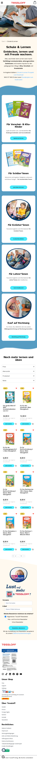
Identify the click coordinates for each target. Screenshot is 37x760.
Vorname (6, 600)
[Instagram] (3, 674)
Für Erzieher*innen (18, 224)
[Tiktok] (6, 674)
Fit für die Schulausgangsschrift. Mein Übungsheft (10, 449)
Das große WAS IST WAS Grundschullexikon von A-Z (9, 408)
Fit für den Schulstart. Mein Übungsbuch (25, 407)
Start (3, 41)
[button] (16, 423)
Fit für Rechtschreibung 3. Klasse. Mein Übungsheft (9, 491)
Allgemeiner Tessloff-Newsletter (17, 617)
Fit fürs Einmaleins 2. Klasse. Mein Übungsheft (10, 533)
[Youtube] (21, 674)
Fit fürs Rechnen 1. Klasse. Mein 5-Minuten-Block (26, 533)
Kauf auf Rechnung (18, 322)
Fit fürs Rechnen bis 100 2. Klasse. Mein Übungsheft (26, 491)
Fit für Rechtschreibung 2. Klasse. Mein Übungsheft (26, 450)
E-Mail (5, 606)
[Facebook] (14, 674)
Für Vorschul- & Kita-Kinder (18, 125)
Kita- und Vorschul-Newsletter (17, 619)
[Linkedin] (10, 674)
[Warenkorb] (35, 2)
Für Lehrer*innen (18, 273)
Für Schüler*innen (18, 173)
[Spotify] (17, 674)
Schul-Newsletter (17, 622)
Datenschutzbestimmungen (22, 633)
